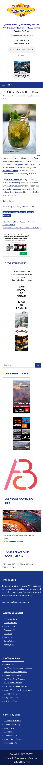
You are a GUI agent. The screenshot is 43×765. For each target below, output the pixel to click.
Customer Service (11, 619)
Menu (9, 85)
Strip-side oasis (21, 164)
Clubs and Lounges (23, 96)
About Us (8, 634)
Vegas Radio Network (13, 683)
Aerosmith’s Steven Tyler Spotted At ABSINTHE (21, 228)
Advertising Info (10, 623)
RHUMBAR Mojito (13, 179)
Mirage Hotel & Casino (12, 167)
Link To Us (8, 637)
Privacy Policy (9, 645)
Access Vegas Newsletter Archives (18, 690)
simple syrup (15, 189)
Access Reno (9, 732)
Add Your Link (9, 626)
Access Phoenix (10, 735)
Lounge (15, 212)
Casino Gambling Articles (13, 542)
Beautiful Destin (10, 743)
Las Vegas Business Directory (16, 686)
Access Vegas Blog (12, 694)
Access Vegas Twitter (13, 675)
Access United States (12, 721)
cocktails (7, 212)
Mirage (23, 212)
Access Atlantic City (12, 724)
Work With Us (9, 630)
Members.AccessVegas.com (21, 35)
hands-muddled (13, 186)
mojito (30, 212)
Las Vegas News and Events (15, 672)
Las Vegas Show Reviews (14, 679)
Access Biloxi (9, 728)
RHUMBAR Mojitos (10, 171)
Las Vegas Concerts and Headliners (18, 668)
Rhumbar (6, 215)
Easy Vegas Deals (11, 697)
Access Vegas (9, 664)
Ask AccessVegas (11, 701)
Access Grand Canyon (13, 739)
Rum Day (14, 192)
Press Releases (10, 641)
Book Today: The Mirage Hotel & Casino (18, 206)
